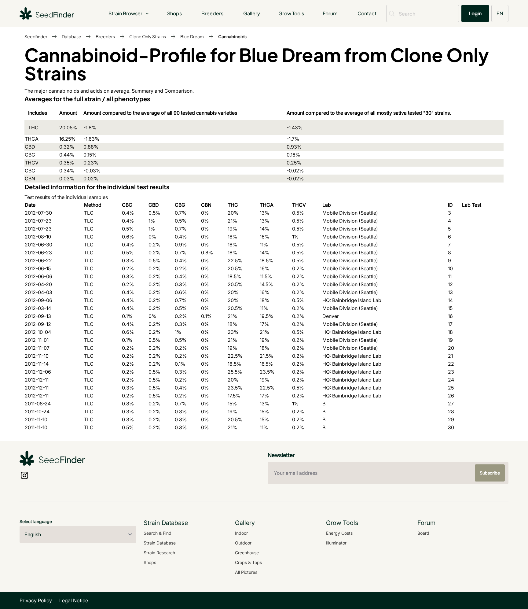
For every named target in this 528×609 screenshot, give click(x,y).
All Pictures (246, 572)
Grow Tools (291, 13)
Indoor (241, 533)
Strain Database (160, 542)
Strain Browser (125, 13)
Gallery (251, 13)
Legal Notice (73, 600)
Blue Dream (192, 36)
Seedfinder (35, 36)
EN (500, 13)
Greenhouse (247, 552)
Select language (36, 521)
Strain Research (159, 552)
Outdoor (243, 542)
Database (71, 36)
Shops (174, 13)
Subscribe (490, 472)
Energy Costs (339, 533)
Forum (330, 13)
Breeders (212, 13)
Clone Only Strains (147, 36)
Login (475, 13)
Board (423, 533)
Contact (367, 13)
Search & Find (157, 533)
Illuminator (336, 542)
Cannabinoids (232, 36)
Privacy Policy (36, 600)
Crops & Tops (248, 562)
